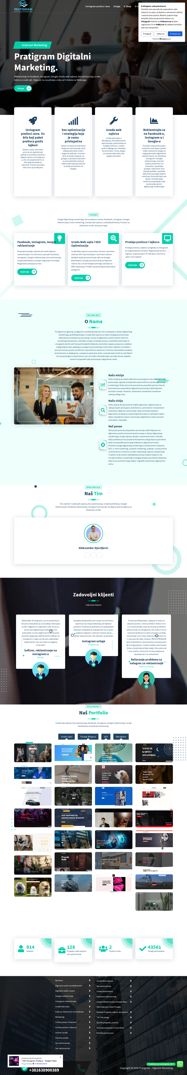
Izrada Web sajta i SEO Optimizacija (86, 244)
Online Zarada (61, 1032)
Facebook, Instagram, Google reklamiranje (36, 244)
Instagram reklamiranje (65, 1001)
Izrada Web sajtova (105, 981)
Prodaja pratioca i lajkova (142, 242)
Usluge (116, 6)
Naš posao (115, 426)
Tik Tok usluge (103, 1017)
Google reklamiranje (64, 996)
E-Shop (127, 6)
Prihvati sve (175, 33)
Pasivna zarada (61, 1038)
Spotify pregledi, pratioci (107, 1022)
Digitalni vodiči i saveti (65, 991)
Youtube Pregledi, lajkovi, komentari (112, 1012)
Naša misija (116, 375)
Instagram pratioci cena (97, 6)
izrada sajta (66, 736)
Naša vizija (115, 401)
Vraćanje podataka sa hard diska (110, 1027)
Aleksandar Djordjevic (93, 548)
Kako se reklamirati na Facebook (69, 1011)
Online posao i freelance (65, 1022)
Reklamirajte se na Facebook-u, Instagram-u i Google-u (154, 135)
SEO (106, 736)
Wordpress (121, 736)
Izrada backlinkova (105, 991)
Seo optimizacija (62, 1043)
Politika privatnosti (105, 1033)
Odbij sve (160, 33)
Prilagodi (147, 33)
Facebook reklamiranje (106, 996)
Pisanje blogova (88, 736)
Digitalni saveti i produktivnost (68, 985)
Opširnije (24, 271)
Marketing (59, 1017)
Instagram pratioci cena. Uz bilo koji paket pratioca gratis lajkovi (33, 137)
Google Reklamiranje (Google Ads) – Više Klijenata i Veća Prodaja (112, 1004)
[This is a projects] (33, 752)
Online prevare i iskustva (66, 1027)
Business (59, 980)
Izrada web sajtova (113, 132)
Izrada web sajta (62, 1006)
